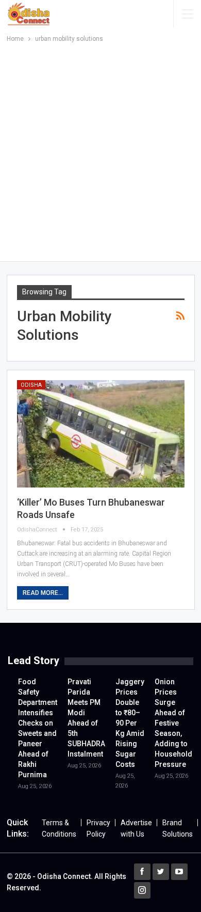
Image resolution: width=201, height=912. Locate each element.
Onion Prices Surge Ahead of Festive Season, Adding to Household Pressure (173, 723)
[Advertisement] (100, 150)
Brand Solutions (177, 828)
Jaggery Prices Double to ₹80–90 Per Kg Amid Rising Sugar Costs (129, 723)
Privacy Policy (98, 828)
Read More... (43, 592)
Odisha (31, 385)
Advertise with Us (136, 828)
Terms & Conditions (59, 828)
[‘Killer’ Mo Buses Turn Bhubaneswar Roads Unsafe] (101, 434)
